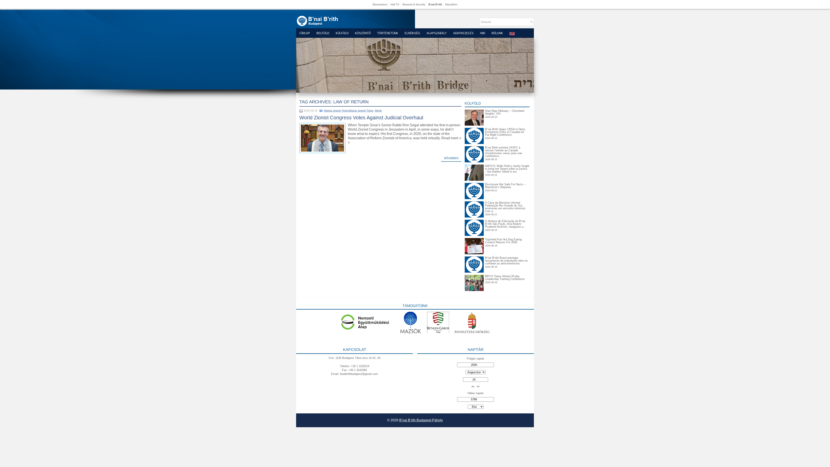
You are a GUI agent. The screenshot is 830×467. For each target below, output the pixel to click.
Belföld (322, 33)
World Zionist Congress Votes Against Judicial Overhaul (361, 117)
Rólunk (497, 33)
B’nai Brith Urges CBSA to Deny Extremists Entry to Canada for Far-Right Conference (505, 132)
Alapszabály (437, 33)
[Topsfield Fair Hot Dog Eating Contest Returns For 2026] (474, 253)
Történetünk (387, 33)
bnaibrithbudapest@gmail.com (359, 374)
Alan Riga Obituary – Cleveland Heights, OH (504, 112)
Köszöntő (363, 33)
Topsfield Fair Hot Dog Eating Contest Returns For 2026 (503, 241)
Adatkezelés (463, 33)
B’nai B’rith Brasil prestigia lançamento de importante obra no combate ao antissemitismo (506, 260)
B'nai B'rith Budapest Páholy (421, 420)
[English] (512, 33)
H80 (482, 33)
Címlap (304, 33)
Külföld (342, 33)
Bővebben (451, 158)
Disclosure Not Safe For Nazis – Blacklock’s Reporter (505, 186)
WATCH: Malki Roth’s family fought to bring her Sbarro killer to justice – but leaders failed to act (507, 168)
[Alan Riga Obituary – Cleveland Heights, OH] (474, 124)
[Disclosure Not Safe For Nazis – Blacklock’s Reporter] (474, 182)
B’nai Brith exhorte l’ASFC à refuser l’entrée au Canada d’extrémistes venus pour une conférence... (503, 152)
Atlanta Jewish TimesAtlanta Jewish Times (349, 110)
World (378, 110)
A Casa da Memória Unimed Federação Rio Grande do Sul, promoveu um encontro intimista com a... (505, 207)
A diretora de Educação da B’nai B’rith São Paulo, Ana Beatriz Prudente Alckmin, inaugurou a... (505, 223)
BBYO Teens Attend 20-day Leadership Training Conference (505, 278)
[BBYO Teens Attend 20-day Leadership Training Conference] (474, 290)
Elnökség (412, 33)
